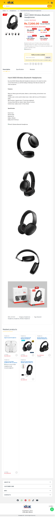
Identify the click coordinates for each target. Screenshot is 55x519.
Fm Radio (24, 103)
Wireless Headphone (25, 318)
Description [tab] (6, 69)
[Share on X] (33, 64)
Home (4, 10)
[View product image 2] (9, 34)
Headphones (13, 10)
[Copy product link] (41, 64)
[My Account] (48, 2)
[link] (18, 500)
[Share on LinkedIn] (36, 64)
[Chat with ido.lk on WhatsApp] (52, 509)
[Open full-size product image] (12, 22)
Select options (49, 355)
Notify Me (48, 57)
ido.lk (20, 515)
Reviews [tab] (32, 69)
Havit (12, 113)
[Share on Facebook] (30, 64)
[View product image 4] (15, 34)
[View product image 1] (6, 34)
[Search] (49, 6)
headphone (16, 318)
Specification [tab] (20, 69)
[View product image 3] (12, 34)
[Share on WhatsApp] (39, 64)
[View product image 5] (18, 34)
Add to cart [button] (16, 355)
